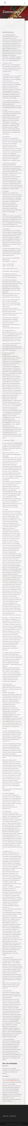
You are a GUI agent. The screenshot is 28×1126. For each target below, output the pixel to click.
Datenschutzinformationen (12, 1080)
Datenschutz (13, 1116)
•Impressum (6, 1116)
